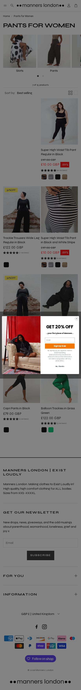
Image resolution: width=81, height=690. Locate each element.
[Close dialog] (76, 318)
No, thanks (59, 366)
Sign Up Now (60, 346)
